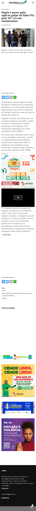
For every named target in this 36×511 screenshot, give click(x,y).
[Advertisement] (18, 72)
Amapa (4, 290)
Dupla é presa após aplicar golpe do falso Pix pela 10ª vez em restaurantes (17, 294)
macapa (4, 298)
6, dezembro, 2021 (6, 25)
